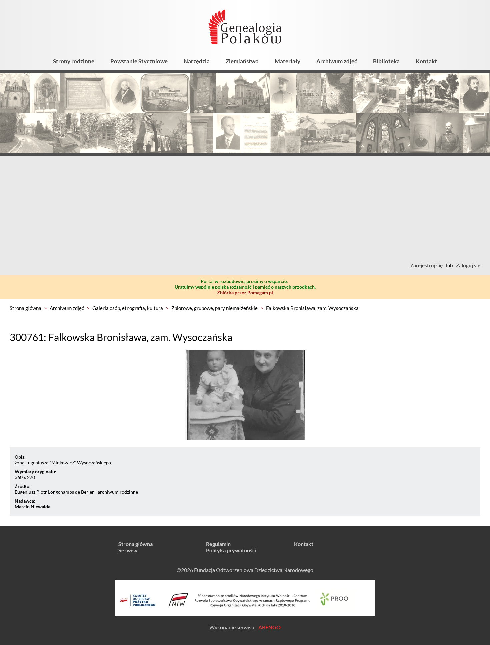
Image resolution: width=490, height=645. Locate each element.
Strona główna (25, 308)
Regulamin (218, 544)
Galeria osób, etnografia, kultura (127, 308)
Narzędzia (197, 61)
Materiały (287, 61)
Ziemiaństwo (242, 61)
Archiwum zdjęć (336, 61)
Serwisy (128, 550)
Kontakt (426, 61)
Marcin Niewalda (32, 506)
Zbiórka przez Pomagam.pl (245, 292)
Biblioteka (386, 61)
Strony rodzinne (73, 61)
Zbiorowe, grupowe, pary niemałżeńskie (214, 308)
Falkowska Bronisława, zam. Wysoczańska (312, 308)
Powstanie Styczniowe (139, 61)
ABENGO (269, 627)
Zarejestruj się (426, 265)
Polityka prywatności (231, 550)
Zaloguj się (468, 265)
